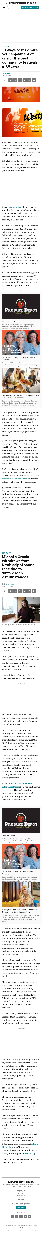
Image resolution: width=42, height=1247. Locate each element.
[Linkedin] (25, 80)
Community (6, 46)
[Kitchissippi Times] (21, 3)
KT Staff (7, 73)
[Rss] (29, 1216)
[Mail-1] (12, 1216)
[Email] (29, 80)
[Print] (34, 80)
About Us (21, 1194)
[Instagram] (16, 1216)
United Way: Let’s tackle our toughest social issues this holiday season (21, 396)
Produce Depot (8, 321)
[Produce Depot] (21, 306)
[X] (15, 80)
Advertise (21, 1199)
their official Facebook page (14, 479)
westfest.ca (16, 207)
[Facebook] (10, 80)
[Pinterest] (20, 80)
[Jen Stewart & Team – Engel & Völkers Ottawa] (21, 342)
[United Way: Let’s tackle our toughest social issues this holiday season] (21, 380)
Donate (21, 1197)
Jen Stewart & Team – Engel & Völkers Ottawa (18, 358)
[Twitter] (25, 1216)
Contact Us (21, 1196)
